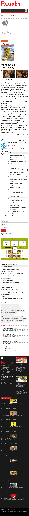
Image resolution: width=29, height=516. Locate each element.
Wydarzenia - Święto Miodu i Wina (10, 328)
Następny (27, 402)
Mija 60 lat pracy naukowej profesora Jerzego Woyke (14, 350)
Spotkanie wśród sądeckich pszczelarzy (11, 336)
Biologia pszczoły (19, 316)
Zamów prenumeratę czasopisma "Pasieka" (4, 152)
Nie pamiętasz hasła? (6, 234)
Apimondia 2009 (6, 348)
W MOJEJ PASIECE (5, 305)
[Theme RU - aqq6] (11, 4)
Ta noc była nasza (6, 343)
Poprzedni (25, 402)
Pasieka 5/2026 (4, 441)
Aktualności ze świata (15, 15)
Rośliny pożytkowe (15, 318)
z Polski (2, 406)
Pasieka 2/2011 (5, 17)
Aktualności (7, 15)
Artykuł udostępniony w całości (8, 316)
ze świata (12, 145)
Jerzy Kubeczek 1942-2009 (8, 334)
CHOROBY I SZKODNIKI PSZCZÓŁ (18, 310)
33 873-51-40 (5, 376)
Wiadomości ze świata (16, 307)
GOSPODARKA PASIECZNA (10, 312)
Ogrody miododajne (19, 320)
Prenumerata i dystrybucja (7, 511)
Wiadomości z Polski (5, 307)
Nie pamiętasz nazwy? (7, 233)
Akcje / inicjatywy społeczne (7, 314)
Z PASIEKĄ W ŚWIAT (5, 318)
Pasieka (22, 15)
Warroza (3, 320)
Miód (2, 312)
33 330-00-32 (5, 377)
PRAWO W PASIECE (5, 322)
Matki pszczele (23, 318)
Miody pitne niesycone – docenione (10, 341)
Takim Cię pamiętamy (7, 346)
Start (3, 15)
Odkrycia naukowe (10, 320)
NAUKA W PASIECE (15, 305)
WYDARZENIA (5, 41)
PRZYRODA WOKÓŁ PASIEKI (7, 308)
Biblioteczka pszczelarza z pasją (20, 511)
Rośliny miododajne (5, 310)
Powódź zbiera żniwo (7, 338)
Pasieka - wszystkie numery (10, 509)
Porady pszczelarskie (5, 513)
